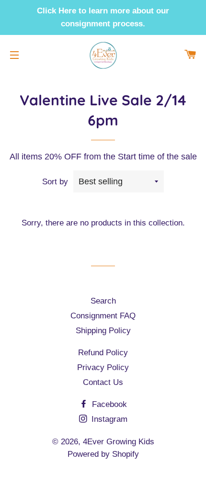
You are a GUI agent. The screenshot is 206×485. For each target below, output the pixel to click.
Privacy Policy (103, 367)
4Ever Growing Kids (118, 441)
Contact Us (103, 382)
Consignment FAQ (103, 315)
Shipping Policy (103, 330)
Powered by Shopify (103, 454)
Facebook (108, 404)
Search (103, 300)
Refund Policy (103, 352)
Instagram (108, 419)
